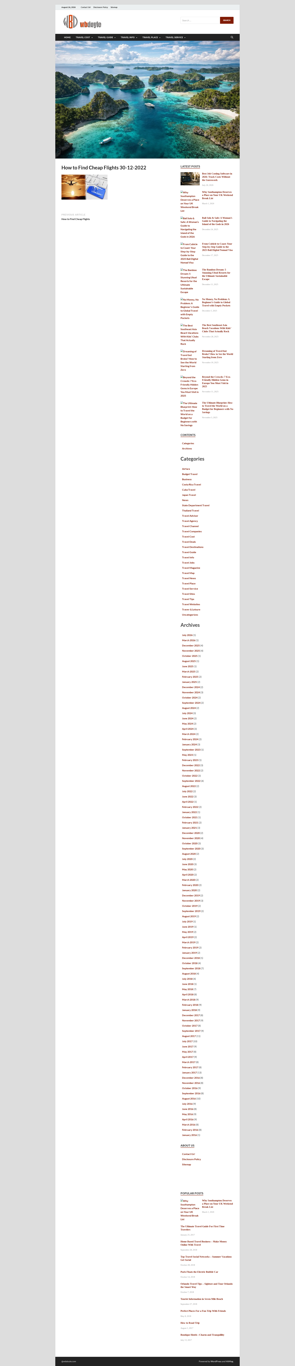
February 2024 (190, 739)
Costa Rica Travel (191, 484)
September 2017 (191, 1030)
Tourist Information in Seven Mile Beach (202, 1299)
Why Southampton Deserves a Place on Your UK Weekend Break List (217, 195)
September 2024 (191, 702)
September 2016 (191, 1093)
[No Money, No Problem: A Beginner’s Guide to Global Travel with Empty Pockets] (190, 299)
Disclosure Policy (100, 7)
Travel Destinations (192, 546)
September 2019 (191, 911)
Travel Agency (190, 520)
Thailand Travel (190, 510)
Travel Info (128, 37)
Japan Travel (189, 494)
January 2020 (189, 890)
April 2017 (187, 1056)
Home (67, 37)
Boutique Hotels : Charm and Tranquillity (202, 1335)
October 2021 (189, 817)
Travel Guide (105, 37)
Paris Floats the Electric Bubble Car (199, 1272)
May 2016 (187, 1114)
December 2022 (191, 765)
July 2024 (187, 713)
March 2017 (188, 1062)
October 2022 (189, 775)
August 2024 (189, 707)
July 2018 (187, 978)
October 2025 (189, 655)
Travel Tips (188, 599)
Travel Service (174, 37)
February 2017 (190, 1067)
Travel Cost (83, 37)
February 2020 (190, 885)
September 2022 (191, 780)
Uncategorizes (190, 614)
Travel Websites (191, 604)
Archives (187, 448)
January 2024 (189, 744)
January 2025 (189, 681)
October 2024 (189, 697)
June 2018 (187, 983)
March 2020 (188, 879)
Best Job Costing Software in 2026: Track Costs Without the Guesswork (217, 176)
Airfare (186, 468)
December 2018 (191, 957)
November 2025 (191, 650)
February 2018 (190, 1004)
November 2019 (191, 900)
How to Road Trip (190, 1323)
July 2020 (187, 858)
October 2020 (189, 843)
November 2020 (191, 838)
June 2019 (187, 926)
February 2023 (190, 760)
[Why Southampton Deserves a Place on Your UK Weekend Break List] (190, 192)
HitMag (229, 1361)
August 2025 (189, 661)
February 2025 (190, 676)
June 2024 (187, 718)
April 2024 (187, 728)
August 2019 (189, 916)
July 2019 (187, 921)
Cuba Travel (188, 489)
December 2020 (191, 832)
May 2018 (187, 989)
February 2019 (190, 947)
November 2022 (191, 770)
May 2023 (187, 754)
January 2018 (189, 1009)
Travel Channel (190, 526)
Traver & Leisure (191, 609)
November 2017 (191, 1020)
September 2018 (191, 968)
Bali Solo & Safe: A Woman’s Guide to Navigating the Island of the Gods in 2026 (217, 221)
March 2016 (188, 1124)
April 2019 (187, 937)
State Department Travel (195, 505)
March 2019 (188, 942)
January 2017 (189, 1072)
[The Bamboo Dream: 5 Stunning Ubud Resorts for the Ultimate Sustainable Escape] (190, 270)
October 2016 (189, 1088)
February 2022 (190, 806)
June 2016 (187, 1108)
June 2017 (187, 1046)
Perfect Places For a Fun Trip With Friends (203, 1311)
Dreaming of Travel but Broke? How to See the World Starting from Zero (217, 354)
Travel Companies (192, 531)
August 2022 (189, 786)
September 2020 (191, 848)
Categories (188, 443)
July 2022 (187, 791)
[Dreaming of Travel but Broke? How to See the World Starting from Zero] (190, 351)
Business (187, 479)
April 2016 (187, 1119)
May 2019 (187, 931)
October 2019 (189, 905)
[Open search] (232, 37)
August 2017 (189, 1036)
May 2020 (187, 869)
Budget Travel (189, 474)
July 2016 (187, 1103)
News (185, 500)
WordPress (216, 1361)
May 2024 (187, 723)
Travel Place (150, 37)
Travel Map (188, 572)
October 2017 (189, 1025)
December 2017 (191, 1015)
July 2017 (187, 1041)
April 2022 (187, 801)
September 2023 (191, 749)
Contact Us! (86, 7)
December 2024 (191, 687)
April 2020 (187, 874)
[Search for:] (207, 20)
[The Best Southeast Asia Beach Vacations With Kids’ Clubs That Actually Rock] (190, 325)
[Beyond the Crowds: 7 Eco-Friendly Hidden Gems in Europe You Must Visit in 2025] (190, 377)
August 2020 (189, 853)
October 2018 (189, 963)
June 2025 (187, 666)
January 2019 (189, 952)
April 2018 (187, 994)
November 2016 (191, 1082)
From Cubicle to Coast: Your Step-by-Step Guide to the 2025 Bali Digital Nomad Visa (217, 247)
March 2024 (188, 733)
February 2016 (190, 1129)
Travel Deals (189, 541)
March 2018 (188, 999)
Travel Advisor (190, 515)
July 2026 (187, 635)
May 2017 (187, 1051)
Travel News (189, 578)
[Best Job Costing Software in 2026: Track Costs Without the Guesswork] (190, 173)
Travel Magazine (191, 567)
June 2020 (187, 864)
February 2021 (190, 822)
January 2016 (189, 1134)
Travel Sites (188, 593)
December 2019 (191, 895)
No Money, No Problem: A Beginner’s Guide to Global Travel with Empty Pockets (216, 302)
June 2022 (187, 796)
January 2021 (189, 827)
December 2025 (191, 645)
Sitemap (114, 7)
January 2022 (189, 812)
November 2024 (191, 692)
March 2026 (188, 640)
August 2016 (189, 1098)
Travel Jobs (188, 562)
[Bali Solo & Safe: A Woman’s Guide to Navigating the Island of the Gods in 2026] (190, 218)
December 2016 (191, 1077)
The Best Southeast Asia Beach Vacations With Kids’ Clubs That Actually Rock (216, 328)
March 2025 (188, 671)
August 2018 (189, 973)
